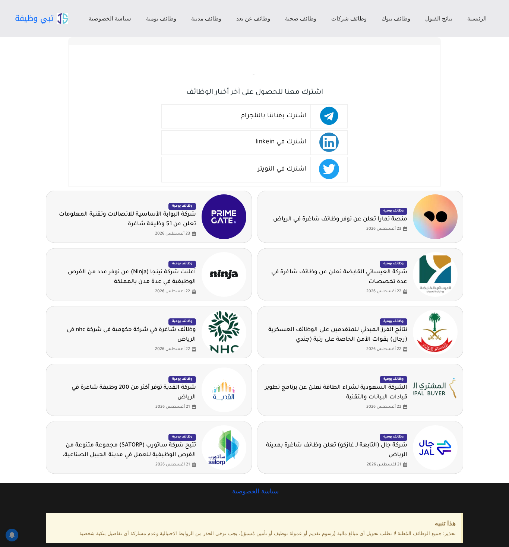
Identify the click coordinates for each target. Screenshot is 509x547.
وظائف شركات (349, 18)
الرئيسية (477, 18)
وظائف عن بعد (253, 18)
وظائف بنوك (396, 18)
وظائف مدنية (206, 18)
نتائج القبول (438, 18)
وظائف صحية (300, 18)
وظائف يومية (161, 18)
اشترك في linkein (281, 142)
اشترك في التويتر (282, 169)
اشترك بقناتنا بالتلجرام (274, 116)
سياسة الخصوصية (110, 18)
